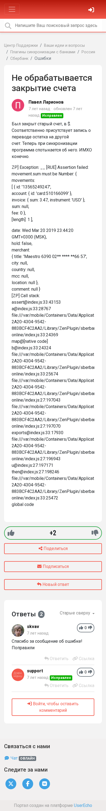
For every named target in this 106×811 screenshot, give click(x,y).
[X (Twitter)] (11, 783)
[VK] (44, 783)
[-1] (95, 533)
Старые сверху (75, 613)
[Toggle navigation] (12, 9)
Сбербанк (19, 58)
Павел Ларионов (46, 102)
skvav (33, 626)
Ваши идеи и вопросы (64, 45)
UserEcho (83, 805)
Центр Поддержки (21, 45)
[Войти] (92, 10)
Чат (22, 758)
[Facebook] (28, 783)
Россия (88, 52)
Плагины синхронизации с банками (42, 52)
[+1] (11, 533)
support (35, 670)
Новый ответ (55, 584)
